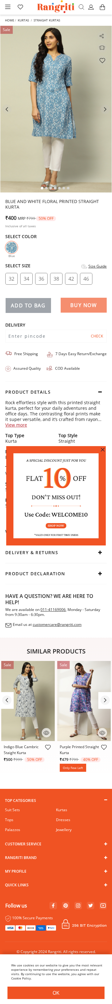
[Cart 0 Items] (102, 10)
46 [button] (86, 278)
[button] (91, 7)
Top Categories (20, 800)
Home (9, 20)
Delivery (15, 325)
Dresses (63, 819)
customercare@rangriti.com (57, 624)
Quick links (17, 885)
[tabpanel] (56, 109)
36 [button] (41, 278)
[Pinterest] (65, 906)
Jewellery (64, 829)
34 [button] (26, 278)
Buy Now (83, 305)
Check (97, 336)
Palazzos (12, 829)
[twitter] (90, 905)
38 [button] (56, 278)
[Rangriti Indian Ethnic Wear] (56, 7)
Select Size (17, 266)
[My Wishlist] (20, 7)
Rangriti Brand (21, 857)
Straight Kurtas (47, 20)
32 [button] (11, 278)
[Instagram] (78, 906)
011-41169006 (53, 609)
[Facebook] (53, 906)
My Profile (15, 871)
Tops (9, 819)
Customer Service (23, 844)
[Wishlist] (102, 60)
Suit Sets (12, 809)
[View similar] (102, 47)
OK (56, 992)
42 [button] (71, 278)
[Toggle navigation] (8, 7)
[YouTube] (103, 906)
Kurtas (23, 20)
